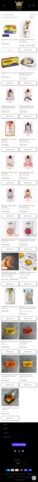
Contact (6, 433)
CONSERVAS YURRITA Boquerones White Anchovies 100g (27, 272)
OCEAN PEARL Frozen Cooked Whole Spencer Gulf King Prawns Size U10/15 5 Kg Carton (9, 273)
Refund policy (30, 474)
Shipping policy (29, 477)
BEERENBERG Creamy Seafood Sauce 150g (9, 140)
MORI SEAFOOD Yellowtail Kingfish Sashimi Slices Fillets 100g (10, 239)
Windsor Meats (11, 474)
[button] (4, 6)
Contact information (20, 479)
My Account (7, 437)
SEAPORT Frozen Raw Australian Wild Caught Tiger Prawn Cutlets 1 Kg (27, 308)
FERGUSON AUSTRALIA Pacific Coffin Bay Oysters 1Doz (26, 73)
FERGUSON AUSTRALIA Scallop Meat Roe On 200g (26, 206)
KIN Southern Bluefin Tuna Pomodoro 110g (25, 342)
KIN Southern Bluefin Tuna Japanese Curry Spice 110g (26, 375)
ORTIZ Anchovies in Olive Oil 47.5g (10, 73)
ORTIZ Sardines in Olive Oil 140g (9, 39)
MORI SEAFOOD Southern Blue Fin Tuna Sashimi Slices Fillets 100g (27, 239)
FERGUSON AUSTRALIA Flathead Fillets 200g (9, 173)
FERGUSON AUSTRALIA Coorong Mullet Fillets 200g (27, 140)
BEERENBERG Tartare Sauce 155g (9, 306)
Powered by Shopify (20, 474)
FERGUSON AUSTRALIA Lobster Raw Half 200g (27, 40)
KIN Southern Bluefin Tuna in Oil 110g (9, 342)
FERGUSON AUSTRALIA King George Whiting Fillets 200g (8, 106)
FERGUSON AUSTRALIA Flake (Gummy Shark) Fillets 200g (26, 106)
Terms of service (19, 477)
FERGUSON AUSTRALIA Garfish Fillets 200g (9, 206)
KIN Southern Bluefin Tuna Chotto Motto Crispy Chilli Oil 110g (9, 375)
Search (32, 17)
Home (5, 424)
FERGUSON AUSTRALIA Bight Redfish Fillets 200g (26, 173)
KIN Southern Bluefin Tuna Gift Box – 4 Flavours (10, 408)
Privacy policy (10, 477)
